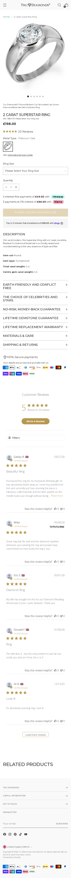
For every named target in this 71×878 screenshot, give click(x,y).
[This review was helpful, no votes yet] (55, 509)
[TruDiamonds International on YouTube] (26, 835)
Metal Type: (19, 138)
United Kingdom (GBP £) (18, 847)
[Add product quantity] (16, 187)
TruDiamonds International (31, 852)
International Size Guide (20, 155)
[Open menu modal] (4, 5)
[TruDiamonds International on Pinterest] (16, 835)
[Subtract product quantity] (6, 187)
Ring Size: (8, 163)
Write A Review (36, 421)
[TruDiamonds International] (35, 5)
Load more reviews (35, 734)
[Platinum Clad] (8, 147)
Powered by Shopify (12, 857)
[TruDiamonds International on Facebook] (5, 835)
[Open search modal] (59, 5)
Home (6, 17)
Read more (57, 495)
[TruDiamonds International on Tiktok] (21, 835)
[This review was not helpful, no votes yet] (61, 509)
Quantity (8, 180)
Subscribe (62, 823)
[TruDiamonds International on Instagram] (10, 835)
